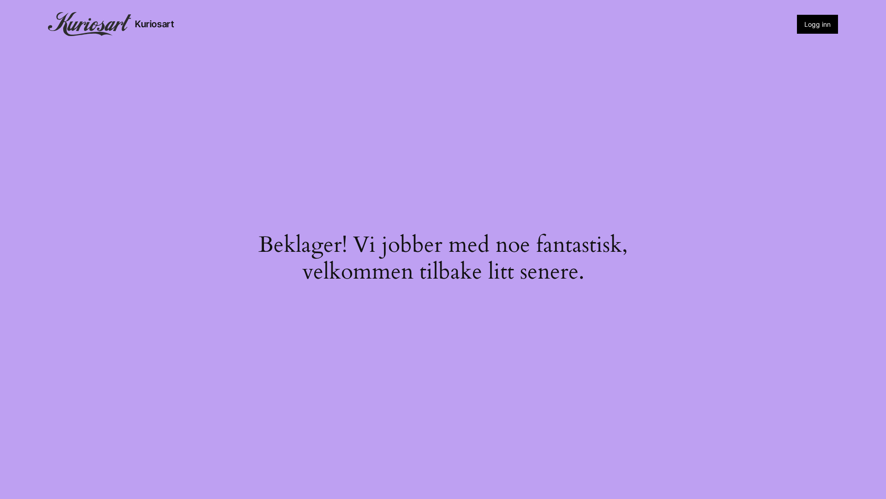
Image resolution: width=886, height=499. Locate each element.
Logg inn (817, 24)
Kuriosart (154, 24)
